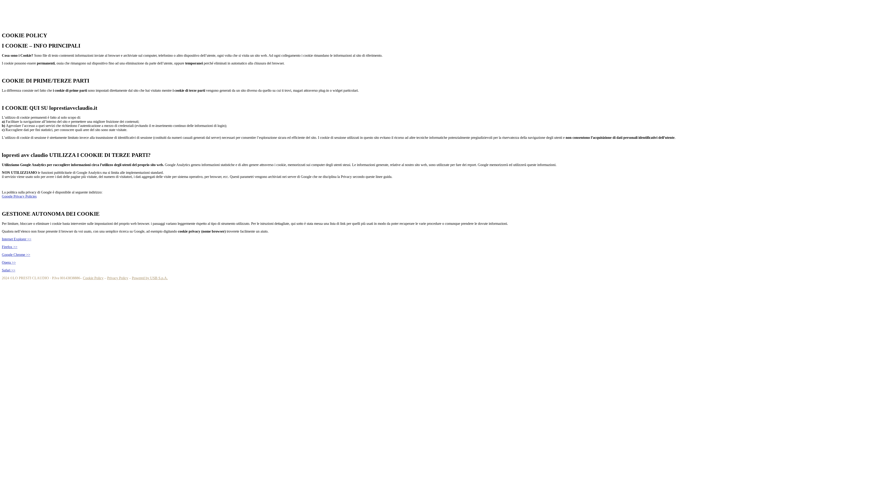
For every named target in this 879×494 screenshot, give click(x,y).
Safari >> (8, 270)
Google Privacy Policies (19, 196)
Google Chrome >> (16, 255)
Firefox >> (9, 247)
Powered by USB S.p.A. (150, 278)
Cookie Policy (93, 278)
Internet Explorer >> (16, 239)
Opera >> (9, 262)
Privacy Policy (117, 278)
